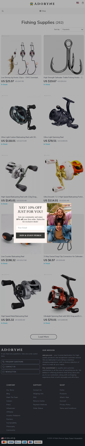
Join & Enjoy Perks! (30, 235)
